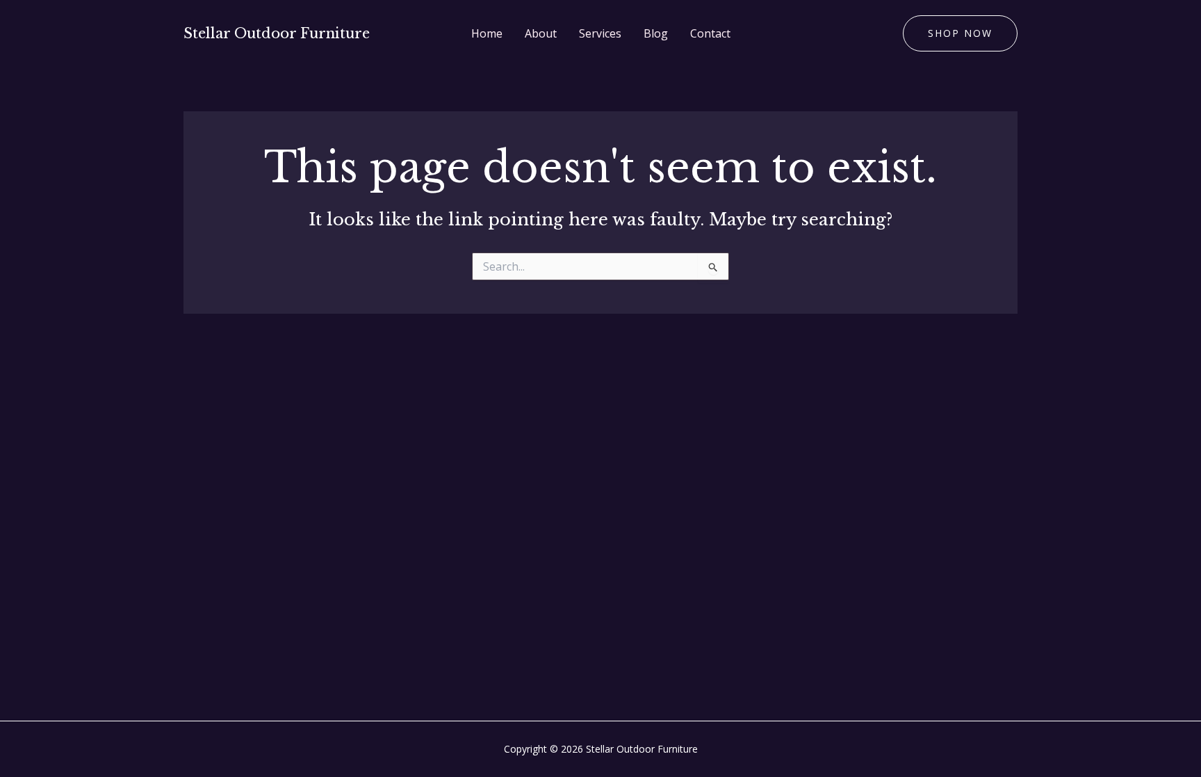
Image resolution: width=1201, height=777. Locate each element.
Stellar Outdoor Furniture (276, 33)
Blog (656, 33)
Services (600, 33)
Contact (710, 33)
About (541, 33)
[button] (960, 33)
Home (487, 33)
